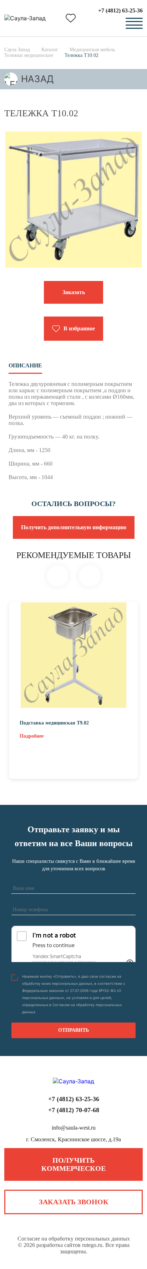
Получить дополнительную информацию (73, 527)
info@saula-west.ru (74, 1128)
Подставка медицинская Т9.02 (54, 723)
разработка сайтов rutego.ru (69, 1245)
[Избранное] (71, 18)
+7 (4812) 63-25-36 (120, 10)
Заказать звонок (73, 1202)
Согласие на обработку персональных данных (73, 1239)
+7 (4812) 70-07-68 (73, 1110)
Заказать (73, 292)
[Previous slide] (57, 575)
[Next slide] (89, 575)
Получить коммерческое (73, 1164)
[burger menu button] (134, 23)
